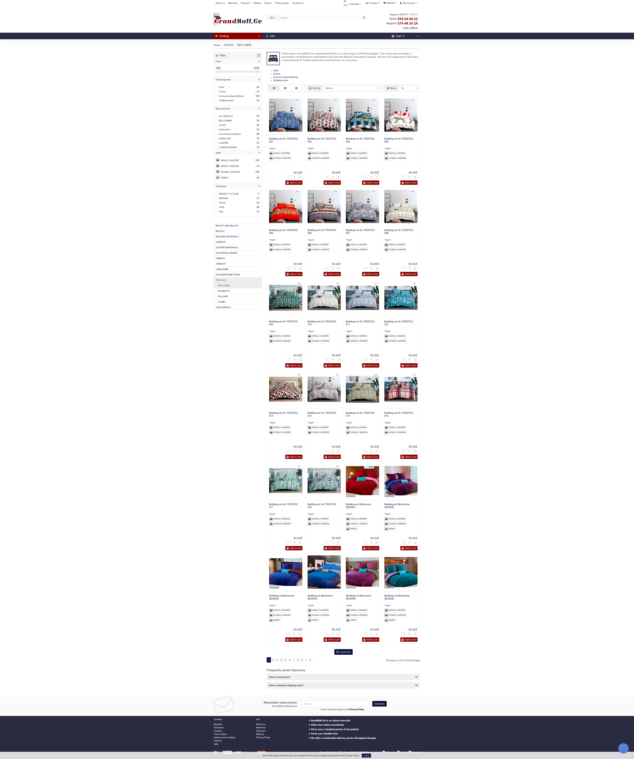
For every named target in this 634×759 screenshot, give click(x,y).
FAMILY (224, 177)
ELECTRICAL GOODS (226, 253)
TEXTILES (229, 45)
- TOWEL (221, 302)
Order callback (410, 27)
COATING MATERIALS (227, 247)
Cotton (276, 73)
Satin (276, 70)
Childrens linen (280, 80)
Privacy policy (282, 3)
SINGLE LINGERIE (230, 160)
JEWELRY (221, 263)
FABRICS (220, 258)
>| (310, 660)
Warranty (233, 3)
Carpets (218, 730)
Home (217, 45)
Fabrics (217, 740)
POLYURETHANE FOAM (228, 274)
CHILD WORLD (223, 307)
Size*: (273, 148)
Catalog (224, 36)
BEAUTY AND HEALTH (227, 225)
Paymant (260, 730)
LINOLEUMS (222, 269)
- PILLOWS (222, 296)
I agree (366, 755)
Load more (345, 652)
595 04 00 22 (403, 19)
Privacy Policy (263, 737)
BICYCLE (220, 231)
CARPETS (221, 242)
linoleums (219, 727)
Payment (245, 3)
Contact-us (298, 3)
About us (220, 3)
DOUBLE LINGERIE (230, 172)
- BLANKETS (223, 291)
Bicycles (218, 724)
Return (268, 3)
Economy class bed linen (285, 77)
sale (272, 35)
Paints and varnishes (224, 737)
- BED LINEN (223, 285)
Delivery (257, 3)
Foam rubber (220, 734)
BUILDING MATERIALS (227, 236)
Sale (216, 744)
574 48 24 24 (402, 23)
